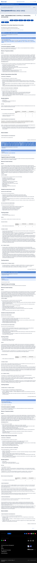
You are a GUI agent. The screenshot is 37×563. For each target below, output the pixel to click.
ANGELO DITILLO (4, 35)
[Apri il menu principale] (35, 1)
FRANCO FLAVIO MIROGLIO (11, 41)
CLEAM (12, 20)
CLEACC (7, 22)
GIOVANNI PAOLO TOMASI (7, 40)
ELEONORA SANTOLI (24, 40)
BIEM (28, 20)
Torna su (33, 528)
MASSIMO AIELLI (20, 41)
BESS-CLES (20, 20)
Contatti (34, 7)
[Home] (4, 1)
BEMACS (16, 20)
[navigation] (18, 4)
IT (32, 1)
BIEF (24, 20)
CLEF (2, 22)
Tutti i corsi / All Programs (5, 20)
